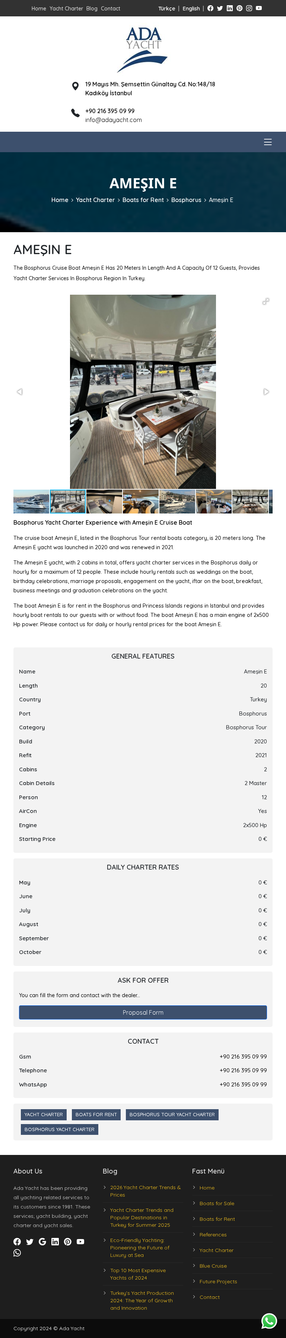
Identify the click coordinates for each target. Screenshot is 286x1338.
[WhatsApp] (17, 1252)
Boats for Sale (217, 1203)
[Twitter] (220, 8)
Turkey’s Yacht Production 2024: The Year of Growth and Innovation (142, 1300)
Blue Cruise (213, 1265)
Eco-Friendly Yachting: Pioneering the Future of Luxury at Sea (139, 1247)
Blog (92, 8)
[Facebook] (210, 8)
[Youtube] (259, 8)
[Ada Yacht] (143, 48)
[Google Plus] (42, 1241)
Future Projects (218, 1281)
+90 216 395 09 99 (243, 1056)
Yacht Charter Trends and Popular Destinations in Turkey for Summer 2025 (142, 1217)
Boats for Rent (143, 200)
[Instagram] (249, 8)
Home (39, 8)
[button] (266, 301)
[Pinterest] (239, 8)
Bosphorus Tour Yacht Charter (172, 1114)
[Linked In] (230, 8)
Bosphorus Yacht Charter (60, 1129)
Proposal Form (143, 1012)
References (213, 1234)
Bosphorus (186, 200)
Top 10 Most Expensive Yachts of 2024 (138, 1274)
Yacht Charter (66, 8)
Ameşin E (221, 200)
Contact (110, 8)
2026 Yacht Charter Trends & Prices (145, 1191)
